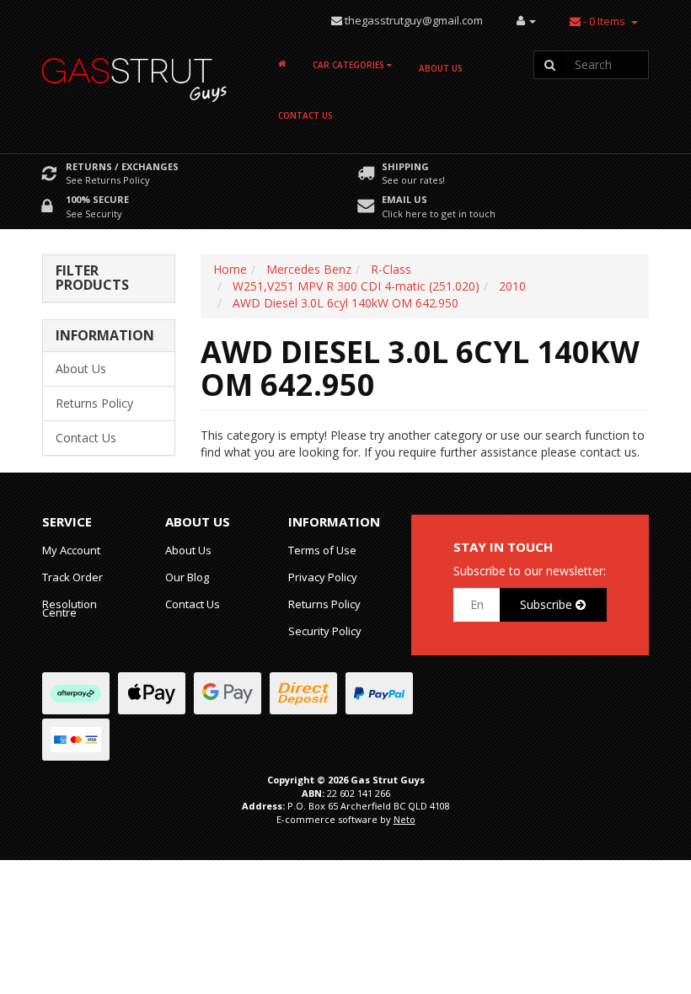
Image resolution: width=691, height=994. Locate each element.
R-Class (391, 269)
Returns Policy (94, 403)
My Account (71, 550)
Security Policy (325, 631)
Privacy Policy (322, 577)
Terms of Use (322, 550)
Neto (404, 819)
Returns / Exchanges (122, 166)
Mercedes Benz (308, 269)
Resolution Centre (69, 608)
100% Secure (97, 199)
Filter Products (92, 278)
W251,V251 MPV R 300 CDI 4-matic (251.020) (356, 286)
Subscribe (548, 604)
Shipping (405, 166)
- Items (604, 21)
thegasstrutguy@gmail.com (414, 20)
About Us (441, 68)
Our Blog (187, 577)
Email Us (404, 199)
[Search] (549, 65)
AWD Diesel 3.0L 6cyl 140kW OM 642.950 (345, 303)
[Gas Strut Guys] (135, 75)
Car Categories (350, 65)
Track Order (72, 577)
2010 (512, 286)
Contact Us (305, 115)
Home (230, 269)
